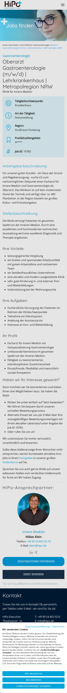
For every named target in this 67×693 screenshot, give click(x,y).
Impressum (58, 626)
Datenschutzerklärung (37, 626)
